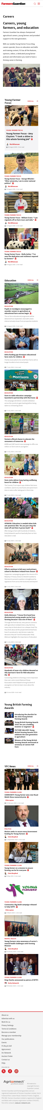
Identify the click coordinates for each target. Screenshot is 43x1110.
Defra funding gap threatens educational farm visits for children (20, 355)
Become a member (9, 1032)
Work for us (6, 1022)
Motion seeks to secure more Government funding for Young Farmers (20, 832)
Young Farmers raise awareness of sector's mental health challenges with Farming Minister (20, 943)
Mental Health (10, 939)
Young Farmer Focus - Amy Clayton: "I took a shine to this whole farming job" (19, 136)
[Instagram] (16, 1071)
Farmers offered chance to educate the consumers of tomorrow (19, 440)
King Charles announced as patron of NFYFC (21, 980)
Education (8, 306)
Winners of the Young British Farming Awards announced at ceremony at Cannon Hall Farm (26, 743)
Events (4, 1042)
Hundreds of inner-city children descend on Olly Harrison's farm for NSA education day (21, 672)
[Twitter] (4, 1071)
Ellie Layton (10, 800)
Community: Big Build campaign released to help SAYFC (20, 905)
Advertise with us (8, 1018)
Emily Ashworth (13, 983)
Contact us (6, 1060)
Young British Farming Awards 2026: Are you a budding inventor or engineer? (26, 724)
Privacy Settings (8, 1025)
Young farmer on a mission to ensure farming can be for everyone (18, 869)
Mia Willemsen (15, 144)
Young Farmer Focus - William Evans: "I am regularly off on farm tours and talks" (21, 218)
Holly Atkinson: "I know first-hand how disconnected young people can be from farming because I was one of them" (19, 617)
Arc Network (6, 1053)
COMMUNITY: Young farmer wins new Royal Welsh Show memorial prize (21, 796)
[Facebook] (10, 1071)
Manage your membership (11, 1036)
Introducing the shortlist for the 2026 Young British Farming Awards (26, 716)
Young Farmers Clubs (13, 792)
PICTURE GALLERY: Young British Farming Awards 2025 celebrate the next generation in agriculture (26, 733)
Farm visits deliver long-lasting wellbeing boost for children (20, 481)
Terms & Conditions (9, 1029)
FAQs (3, 1063)
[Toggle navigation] (38, 3)
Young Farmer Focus (14, 130)
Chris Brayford (13, 837)
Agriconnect (6, 1049)
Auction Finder (7, 1056)
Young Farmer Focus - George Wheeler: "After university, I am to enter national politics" (19, 181)
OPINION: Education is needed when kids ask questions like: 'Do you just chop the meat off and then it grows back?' (20, 525)
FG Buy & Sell (7, 1046)
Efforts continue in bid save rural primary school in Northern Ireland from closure (20, 570)
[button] (34, 3)
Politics (7, 829)
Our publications (8, 1039)
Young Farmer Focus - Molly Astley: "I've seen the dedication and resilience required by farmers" (21, 256)
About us (5, 1015)
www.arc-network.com (22, 1103)
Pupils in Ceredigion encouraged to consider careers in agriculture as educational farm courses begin (18, 311)
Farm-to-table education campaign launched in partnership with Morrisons (19, 396)
